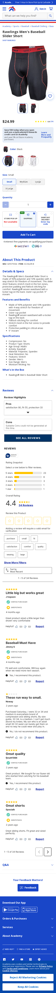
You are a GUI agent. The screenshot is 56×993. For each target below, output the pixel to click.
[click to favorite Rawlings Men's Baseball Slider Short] (50, 96)
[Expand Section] (28, 412)
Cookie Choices (10, 971)
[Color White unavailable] (20, 161)
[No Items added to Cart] (51, 8)
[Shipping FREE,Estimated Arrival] (28, 219)
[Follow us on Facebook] (4, 959)
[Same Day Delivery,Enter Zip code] (45, 219)
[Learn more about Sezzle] (21, 246)
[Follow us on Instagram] (30, 959)
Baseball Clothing (39, 26)
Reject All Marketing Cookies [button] (28, 977)
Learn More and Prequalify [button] (46, 134)
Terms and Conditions (17, 968)
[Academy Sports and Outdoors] (12, 8)
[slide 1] (22, 108)
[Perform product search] (50, 16)
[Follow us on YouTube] (22, 959)
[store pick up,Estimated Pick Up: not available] (11, 219)
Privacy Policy (46, 966)
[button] (46, 134)
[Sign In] (36, 8)
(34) (52, 121)
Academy (6, 26)
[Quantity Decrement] (5, 205)
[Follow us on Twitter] (13, 959)
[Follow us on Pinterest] (39, 959)
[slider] (28, 73)
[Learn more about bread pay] (36, 246)
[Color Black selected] (8, 161)
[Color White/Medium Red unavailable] (33, 161)
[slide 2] (33, 108)
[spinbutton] (28, 205)
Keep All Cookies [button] (28, 987)
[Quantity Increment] (50, 205)
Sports (16, 26)
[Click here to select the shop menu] (4, 8)
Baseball (25, 26)
